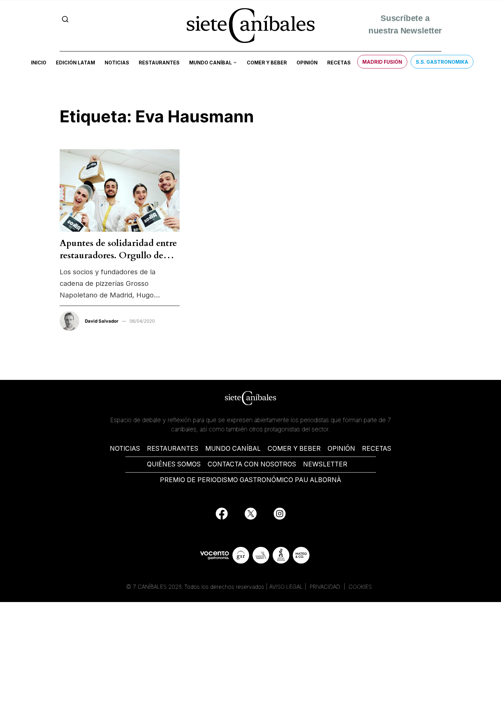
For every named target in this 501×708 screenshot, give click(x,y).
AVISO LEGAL (286, 586)
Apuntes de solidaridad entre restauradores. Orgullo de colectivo (118, 255)
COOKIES (360, 586)
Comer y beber (267, 62)
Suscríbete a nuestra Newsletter (405, 25)
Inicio (38, 62)
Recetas (339, 62)
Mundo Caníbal (210, 62)
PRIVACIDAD (326, 586)
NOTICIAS (125, 448)
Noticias (117, 62)
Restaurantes (159, 62)
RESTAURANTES (172, 448)
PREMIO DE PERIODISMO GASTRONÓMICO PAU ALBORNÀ (250, 480)
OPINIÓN (341, 448)
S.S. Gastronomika (442, 62)
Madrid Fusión (382, 62)
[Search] (65, 19)
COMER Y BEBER (294, 448)
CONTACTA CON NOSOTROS (252, 464)
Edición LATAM (75, 62)
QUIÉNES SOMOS (174, 464)
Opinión (307, 62)
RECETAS (376, 448)
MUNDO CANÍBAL (233, 448)
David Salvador (101, 321)
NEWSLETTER (325, 464)
